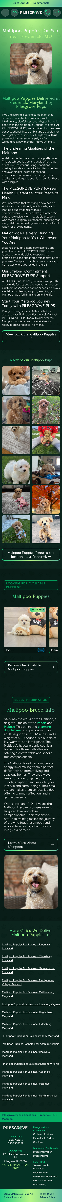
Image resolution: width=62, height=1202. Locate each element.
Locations (30, 1115)
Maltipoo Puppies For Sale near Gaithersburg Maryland (28, 994)
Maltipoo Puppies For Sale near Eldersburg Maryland (26, 1026)
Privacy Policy (47, 1197)
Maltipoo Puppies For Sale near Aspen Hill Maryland (26, 1073)
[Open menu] (5, 13)
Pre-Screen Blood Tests (45, 1176)
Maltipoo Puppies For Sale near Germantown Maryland (28, 970)
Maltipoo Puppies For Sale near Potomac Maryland (26, 1085)
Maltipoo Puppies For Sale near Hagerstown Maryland (27, 1014)
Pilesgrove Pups (11, 1115)
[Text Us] (57, 13)
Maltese (9, 727)
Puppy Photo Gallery (43, 1138)
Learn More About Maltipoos (22, 845)
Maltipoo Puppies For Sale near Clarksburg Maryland (27, 958)
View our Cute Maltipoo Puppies (31, 334)
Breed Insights (40, 1155)
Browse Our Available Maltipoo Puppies (24, 667)
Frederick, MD (47, 1115)
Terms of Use (47, 1193)
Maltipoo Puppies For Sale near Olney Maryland (31, 1036)
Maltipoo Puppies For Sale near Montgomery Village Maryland (28, 982)
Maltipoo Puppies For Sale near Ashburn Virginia (31, 1043)
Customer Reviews (43, 1134)
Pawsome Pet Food (43, 1180)
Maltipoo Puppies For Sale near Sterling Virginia (31, 1063)
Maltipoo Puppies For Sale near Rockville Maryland (26, 1053)
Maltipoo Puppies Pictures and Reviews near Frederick (31, 555)
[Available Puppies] (15, 13)
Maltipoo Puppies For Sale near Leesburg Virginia (31, 1004)
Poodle (41, 723)
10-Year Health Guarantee (41, 1167)
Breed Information (42, 1151)
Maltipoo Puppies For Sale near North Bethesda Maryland (30, 1097)
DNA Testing (39, 1184)
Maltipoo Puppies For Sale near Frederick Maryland (26, 946)
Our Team (38, 1142)
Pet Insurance (40, 1172)
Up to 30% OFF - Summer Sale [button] (31, 2)
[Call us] (47, 13)
